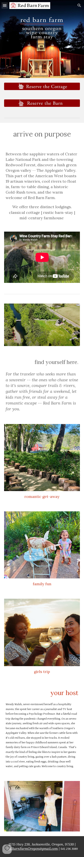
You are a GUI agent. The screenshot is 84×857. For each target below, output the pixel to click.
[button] (4, 5)
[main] (42, 36)
